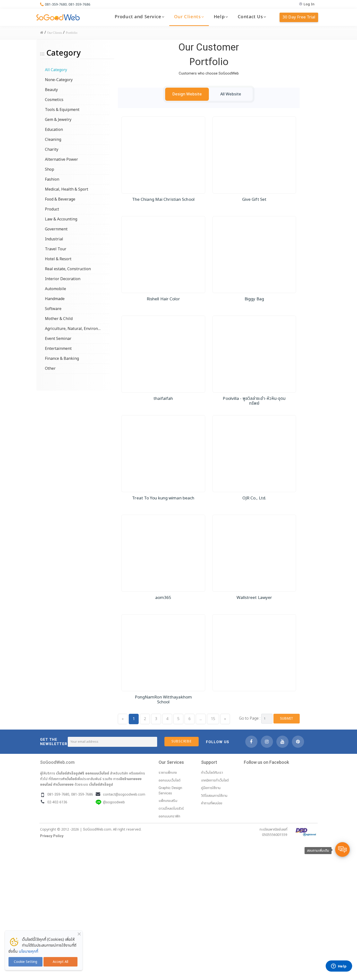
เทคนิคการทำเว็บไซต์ (215, 780)
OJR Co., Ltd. (254, 498)
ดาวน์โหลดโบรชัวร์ (171, 809)
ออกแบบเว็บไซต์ (97, 773)
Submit (286, 718)
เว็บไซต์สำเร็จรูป (101, 784)
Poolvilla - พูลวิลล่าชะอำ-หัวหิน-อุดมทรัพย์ (254, 401)
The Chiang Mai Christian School (163, 199)
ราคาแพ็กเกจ (168, 773)
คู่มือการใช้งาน (211, 788)
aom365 (163, 598)
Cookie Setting (25, 961)
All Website (230, 94)
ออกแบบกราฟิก (169, 816)
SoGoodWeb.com (57, 762)
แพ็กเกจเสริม (168, 801)
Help (219, 16)
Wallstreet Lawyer (254, 598)
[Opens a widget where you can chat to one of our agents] (338, 966)
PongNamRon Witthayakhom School (163, 700)
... (201, 719)
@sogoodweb (114, 802)
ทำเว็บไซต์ (69, 779)
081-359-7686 (79, 4)
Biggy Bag (254, 299)
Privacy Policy (51, 836)
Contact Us (250, 16)
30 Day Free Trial (298, 17)
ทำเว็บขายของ (63, 784)
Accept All (60, 961)
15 (213, 719)
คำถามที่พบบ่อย (211, 803)
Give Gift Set (254, 199)
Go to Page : (249, 718)
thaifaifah (163, 398)
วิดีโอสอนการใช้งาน (214, 796)
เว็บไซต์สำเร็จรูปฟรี (70, 773)
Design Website (187, 94)
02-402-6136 (57, 802)
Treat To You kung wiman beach (163, 498)
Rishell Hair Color (163, 299)
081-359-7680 (56, 4)
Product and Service (138, 16)
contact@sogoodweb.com (124, 794)
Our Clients (187, 16)
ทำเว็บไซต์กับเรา (212, 773)
